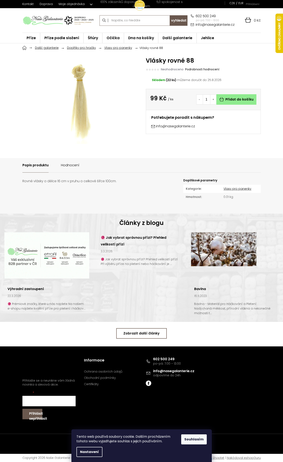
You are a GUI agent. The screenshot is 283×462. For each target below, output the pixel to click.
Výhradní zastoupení (26, 288)
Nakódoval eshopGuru (244, 458)
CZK (232, 3)
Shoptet (218, 458)
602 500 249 (163, 359)
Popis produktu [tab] (35, 165)
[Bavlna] (223, 249)
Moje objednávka (72, 4)
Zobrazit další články (141, 333)
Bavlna (200, 288)
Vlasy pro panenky (237, 189)
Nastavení (89, 451)
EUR (240, 3)
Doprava (46, 4)
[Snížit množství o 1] (199, 99)
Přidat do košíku (239, 99)
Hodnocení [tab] (70, 165)
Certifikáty (91, 384)
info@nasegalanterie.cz (173, 371)
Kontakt (28, 4)
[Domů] (24, 47)
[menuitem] (31, 38)
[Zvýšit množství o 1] (213, 99)
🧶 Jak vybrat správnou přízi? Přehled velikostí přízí (133, 241)
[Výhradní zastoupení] (46, 255)
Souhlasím (194, 439)
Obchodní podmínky (100, 378)
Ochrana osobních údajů (103, 372)
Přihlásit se (35, 415)
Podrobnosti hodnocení (202, 69)
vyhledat (178, 20)
